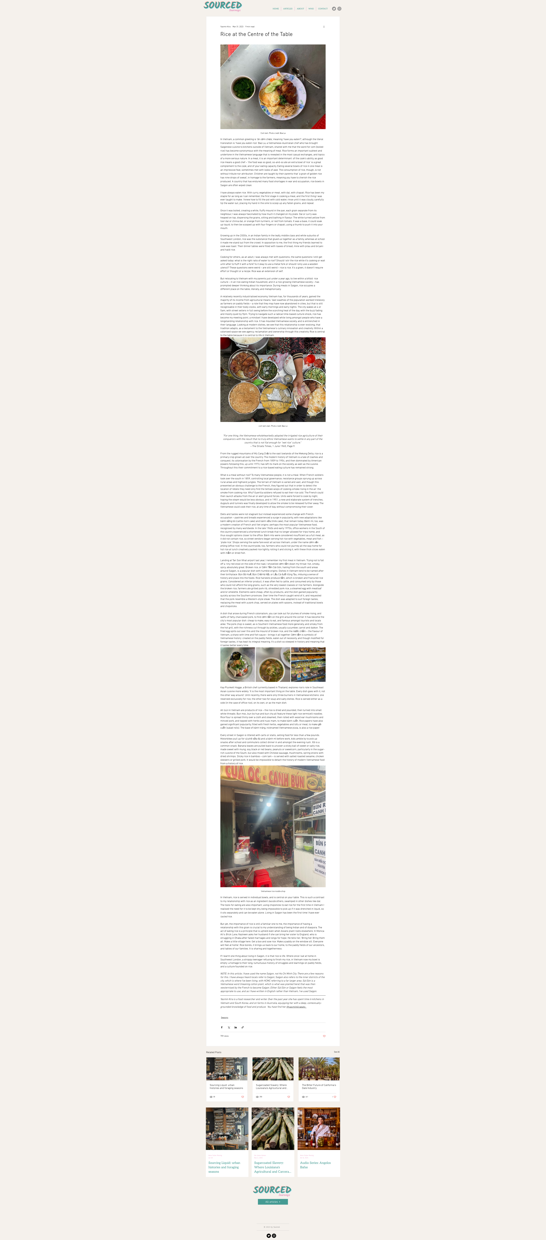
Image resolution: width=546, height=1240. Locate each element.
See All (337, 1052)
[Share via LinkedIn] (235, 1027)
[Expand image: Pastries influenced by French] (308, 664)
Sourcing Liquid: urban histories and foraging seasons (226, 1087)
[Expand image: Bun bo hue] (273, 664)
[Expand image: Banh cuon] (237, 664)
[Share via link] (242, 1027)
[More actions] (324, 26)
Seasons (224, 1017)
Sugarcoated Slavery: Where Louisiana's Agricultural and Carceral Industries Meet (271, 1087)
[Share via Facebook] (221, 1027)
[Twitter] (334, 9)
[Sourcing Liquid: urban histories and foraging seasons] (226, 1068)
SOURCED (272, 1190)
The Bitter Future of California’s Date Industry (319, 1087)
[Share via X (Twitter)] (228, 1027)
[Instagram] (339, 9)
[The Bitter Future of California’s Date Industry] (319, 1068)
